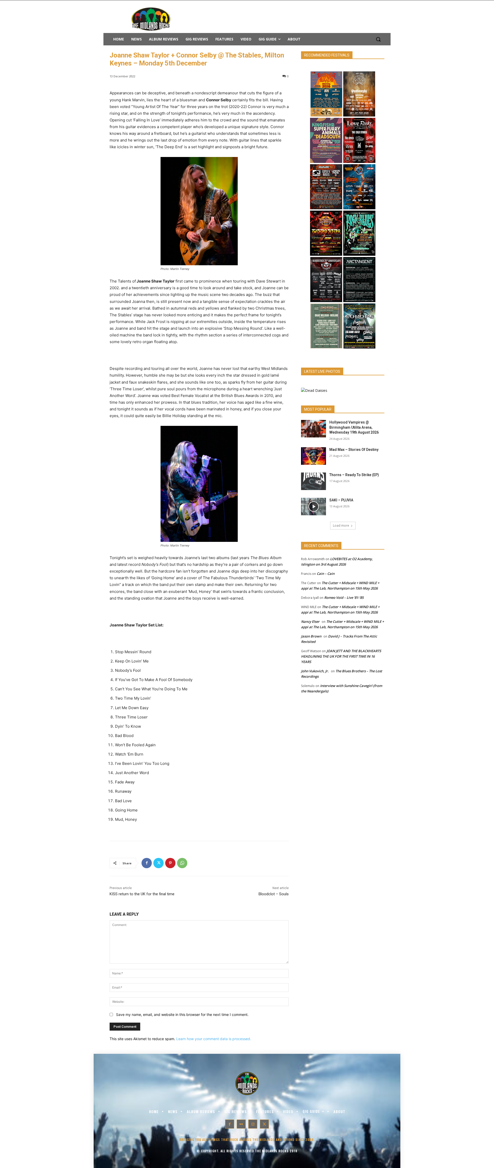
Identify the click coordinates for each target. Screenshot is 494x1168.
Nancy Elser (310, 621)
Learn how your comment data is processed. (213, 1039)
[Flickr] (241, 1124)
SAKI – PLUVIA (341, 500)
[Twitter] (158, 863)
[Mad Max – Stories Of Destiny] (313, 456)
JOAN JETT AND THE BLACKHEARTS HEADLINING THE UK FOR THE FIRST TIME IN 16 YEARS (341, 656)
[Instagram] (252, 1124)
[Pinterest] (170, 863)
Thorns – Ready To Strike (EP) (354, 475)
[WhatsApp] (182, 863)
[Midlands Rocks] (314, 390)
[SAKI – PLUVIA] (313, 506)
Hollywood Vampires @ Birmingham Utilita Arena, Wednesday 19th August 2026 (354, 427)
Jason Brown (311, 636)
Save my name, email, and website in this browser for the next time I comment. (182, 1014)
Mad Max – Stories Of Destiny (353, 450)
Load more (341, 525)
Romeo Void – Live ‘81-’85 (344, 597)
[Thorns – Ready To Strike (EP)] (313, 481)
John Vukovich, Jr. (315, 671)
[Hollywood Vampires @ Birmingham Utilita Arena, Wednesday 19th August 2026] (313, 428)
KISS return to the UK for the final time (142, 894)
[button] (378, 39)
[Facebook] (147, 863)
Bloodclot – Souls (274, 894)
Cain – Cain (325, 573)
